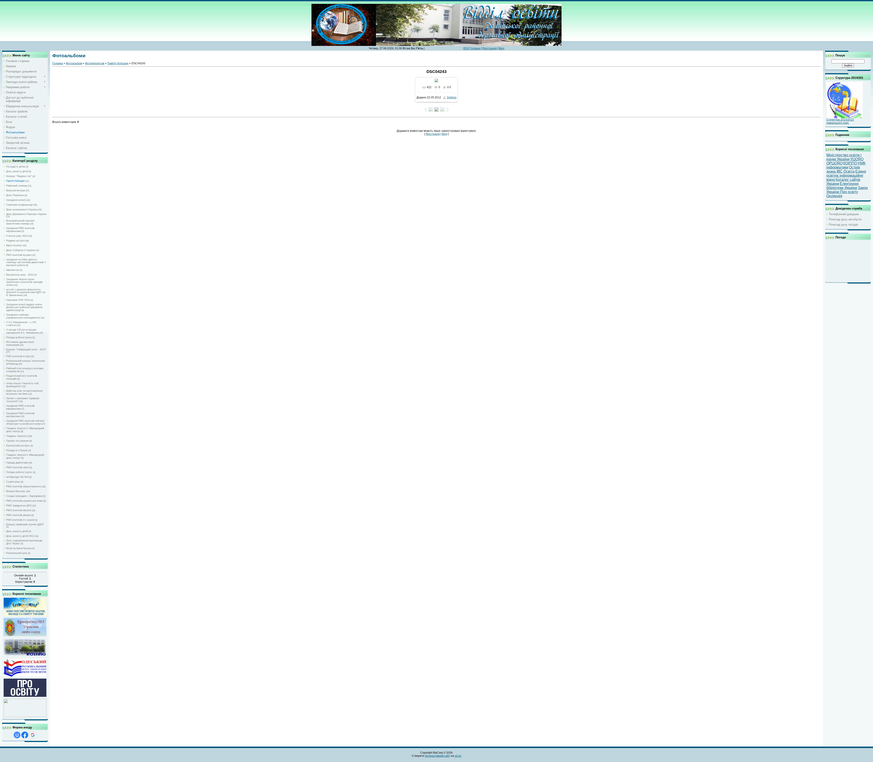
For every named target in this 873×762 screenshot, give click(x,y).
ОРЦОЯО (834, 163)
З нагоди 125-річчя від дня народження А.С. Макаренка (22, 331)
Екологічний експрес (18, 445)
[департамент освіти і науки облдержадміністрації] (25, 636)
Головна (475, 48)
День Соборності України (20, 250)
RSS (466, 48)
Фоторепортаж (94, 63)
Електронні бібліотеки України (842, 186)
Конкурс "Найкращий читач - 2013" (26, 349)
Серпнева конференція (19, 204)
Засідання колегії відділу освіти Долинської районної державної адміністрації (24, 307)
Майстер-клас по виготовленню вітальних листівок (24, 392)
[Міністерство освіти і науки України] (25, 615)
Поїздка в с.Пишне (17, 450)
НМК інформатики (845, 165)
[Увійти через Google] (32, 735)
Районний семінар (16, 185)
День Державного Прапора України (26, 214)
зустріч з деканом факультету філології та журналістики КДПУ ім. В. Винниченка (26, 292)
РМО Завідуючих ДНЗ (19, 505)
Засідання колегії (16, 200)
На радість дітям (15, 166)
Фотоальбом (74, 63)
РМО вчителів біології (18, 510)
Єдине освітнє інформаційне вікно (846, 175)
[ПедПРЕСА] (25, 696)
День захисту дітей (17, 171)
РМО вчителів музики (18, 255)
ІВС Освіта (846, 171)
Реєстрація (489, 48)
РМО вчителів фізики (18, 515)
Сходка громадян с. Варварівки (24, 496)
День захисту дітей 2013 (20, 536)
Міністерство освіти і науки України (843, 157)
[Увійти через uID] (17, 735)
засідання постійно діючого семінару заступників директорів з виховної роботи (25, 262)
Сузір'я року (13, 481)
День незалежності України (21, 209)
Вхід (501, 48)
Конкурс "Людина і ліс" (19, 176)
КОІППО (850, 163)
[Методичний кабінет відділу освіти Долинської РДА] (25, 716)
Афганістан (12, 270)
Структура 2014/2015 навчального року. (840, 121)
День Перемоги (15, 195)
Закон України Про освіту (847, 190)
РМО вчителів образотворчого (23, 486)
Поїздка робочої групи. (19, 472)
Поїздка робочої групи (19, 337)
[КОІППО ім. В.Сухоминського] (25, 656)
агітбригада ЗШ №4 (17, 477)
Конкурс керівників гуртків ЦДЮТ (25, 524)
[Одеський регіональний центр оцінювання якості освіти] (25, 676)
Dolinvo (452, 97)
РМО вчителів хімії (17, 467)
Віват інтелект (14, 245)
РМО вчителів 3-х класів (20, 519)
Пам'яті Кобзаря (15, 180)
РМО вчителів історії (18, 356)
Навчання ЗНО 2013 (18, 300)
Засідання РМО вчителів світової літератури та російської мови (25, 422)
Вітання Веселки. (16, 491)
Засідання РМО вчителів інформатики (20, 229)
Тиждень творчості (17, 436)
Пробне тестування (17, 440)
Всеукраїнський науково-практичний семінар (20, 222)
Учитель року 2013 (17, 235)
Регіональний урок (16, 553)
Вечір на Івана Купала (18, 548)
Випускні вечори (15, 190)
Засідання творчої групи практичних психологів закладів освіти (24, 282)
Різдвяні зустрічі (15, 240)
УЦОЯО (856, 159)
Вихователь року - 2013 (19, 274)
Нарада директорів (17, 462)
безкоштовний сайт (437, 755)
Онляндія (834, 196)
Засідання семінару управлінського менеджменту (23, 316)
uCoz (458, 755)
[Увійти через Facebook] (24, 735)
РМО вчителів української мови (24, 500)
